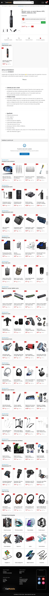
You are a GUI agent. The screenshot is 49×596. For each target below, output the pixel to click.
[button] (47, 172)
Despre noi (21, 571)
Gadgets (9, 6)
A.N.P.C (21, 582)
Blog (20, 573)
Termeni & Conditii (23, 579)
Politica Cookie (22, 581)
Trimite (43, 22)
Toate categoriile (5, 6)
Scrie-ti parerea (24, 153)
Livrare (4, 579)
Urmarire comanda (7, 573)
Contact (5, 571)
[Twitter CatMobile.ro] (40, 582)
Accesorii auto (14, 6)
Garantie (5, 580)
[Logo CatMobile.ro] (8, 2)
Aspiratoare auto (21, 6)
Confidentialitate (23, 580)
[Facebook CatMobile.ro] (40, 578)
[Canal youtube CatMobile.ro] (43, 578)
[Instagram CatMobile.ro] (43, 582)
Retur (4, 581)
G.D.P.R (21, 584)
